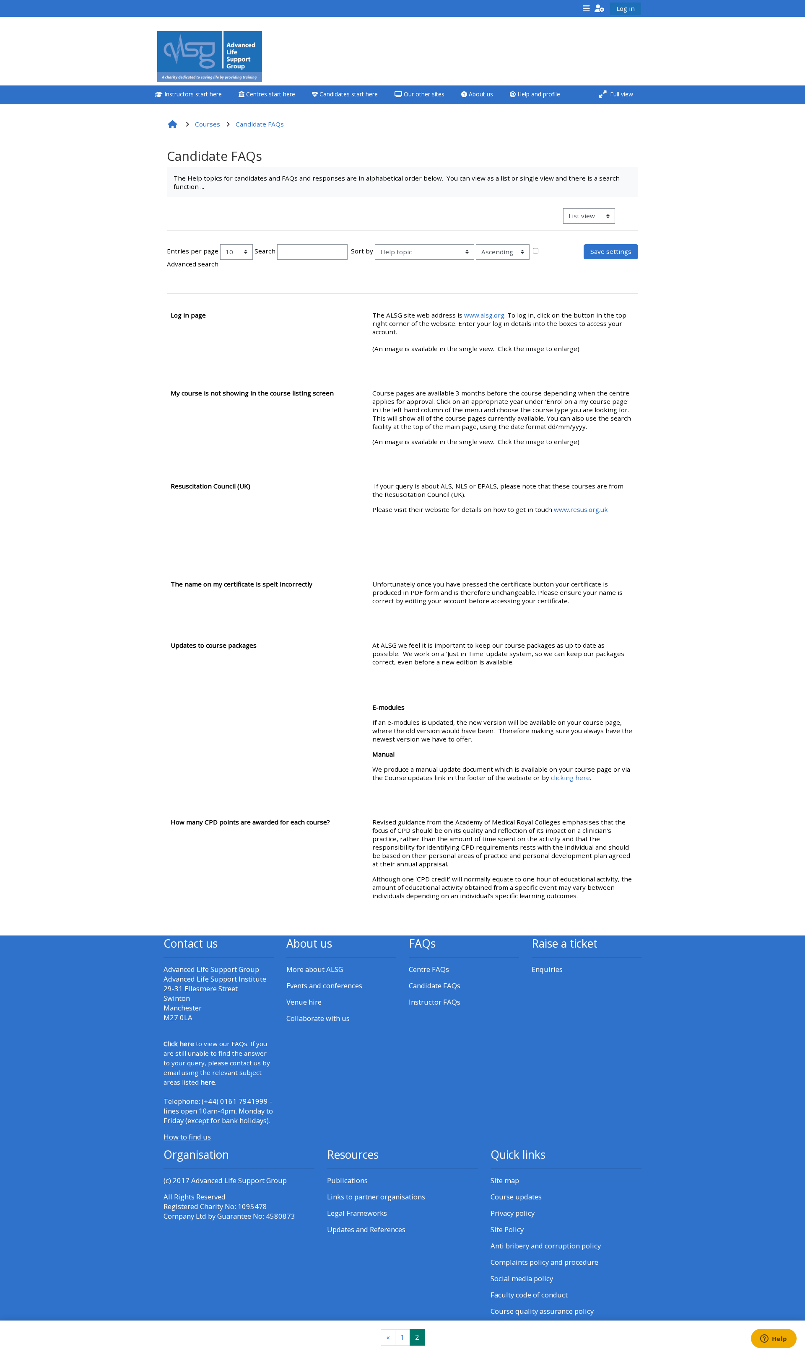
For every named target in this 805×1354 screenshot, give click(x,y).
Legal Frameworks (357, 1213)
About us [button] (480, 94)
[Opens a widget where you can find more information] (773, 1339)
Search (264, 251)
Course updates (516, 1197)
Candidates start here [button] (348, 94)
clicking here (570, 777)
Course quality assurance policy (542, 1311)
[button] (599, 8)
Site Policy (507, 1229)
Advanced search (192, 264)
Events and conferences (324, 985)
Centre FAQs (429, 969)
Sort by (362, 251)
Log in (625, 8)
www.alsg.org (484, 315)
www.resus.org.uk (581, 509)
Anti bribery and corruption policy (546, 1246)
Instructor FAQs (434, 1002)
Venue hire (304, 1002)
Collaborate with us (318, 1018)
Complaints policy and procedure (544, 1262)
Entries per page (192, 251)
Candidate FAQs (434, 985)
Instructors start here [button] (192, 94)
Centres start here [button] (269, 94)
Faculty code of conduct (529, 1295)
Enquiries (547, 969)
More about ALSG (314, 969)
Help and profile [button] (538, 94)
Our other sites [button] (423, 94)
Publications (347, 1180)
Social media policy (522, 1278)
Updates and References (366, 1229)
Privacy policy (513, 1213)
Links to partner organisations (376, 1197)
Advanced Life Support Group (239, 1180)
